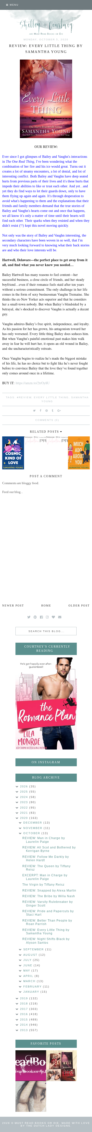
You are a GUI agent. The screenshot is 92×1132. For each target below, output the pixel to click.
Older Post (79, 605)
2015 (24, 1019)
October (32, 833)
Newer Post (13, 605)
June (28, 965)
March (30, 981)
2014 (24, 1024)
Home (46, 605)
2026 (24, 786)
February (33, 986)
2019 (24, 998)
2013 (24, 1030)
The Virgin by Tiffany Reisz (43, 884)
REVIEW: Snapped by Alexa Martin (49, 890)
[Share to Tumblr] (53, 410)
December (33, 822)
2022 (24, 807)
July (28, 959)
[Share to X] (34, 410)
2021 (24, 812)
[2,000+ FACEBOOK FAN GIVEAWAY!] (30, 1065)
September (34, 949)
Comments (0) (47, 420)
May (27, 970)
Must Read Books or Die (37, 1123)
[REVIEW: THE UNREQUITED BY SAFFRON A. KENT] (30, 1096)
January (31, 991)
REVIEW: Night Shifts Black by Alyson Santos (46, 940)
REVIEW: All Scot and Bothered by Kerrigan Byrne (49, 849)
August (31, 954)
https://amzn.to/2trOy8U (33, 383)
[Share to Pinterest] (46, 410)
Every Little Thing (51, 397)
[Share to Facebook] (41, 410)
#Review (24, 397)
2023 (24, 802)
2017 (24, 1008)
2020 (24, 817)
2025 (24, 791)
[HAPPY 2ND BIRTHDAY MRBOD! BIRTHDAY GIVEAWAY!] (61, 1065)
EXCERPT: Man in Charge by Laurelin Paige (44, 877)
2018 (24, 1003)
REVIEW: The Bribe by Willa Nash (48, 896)
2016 (24, 1014)
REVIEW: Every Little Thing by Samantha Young (45, 931)
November (33, 828)
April (29, 975)
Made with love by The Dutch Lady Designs (55, 1124)
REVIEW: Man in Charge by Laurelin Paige (43, 839)
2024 (24, 797)
